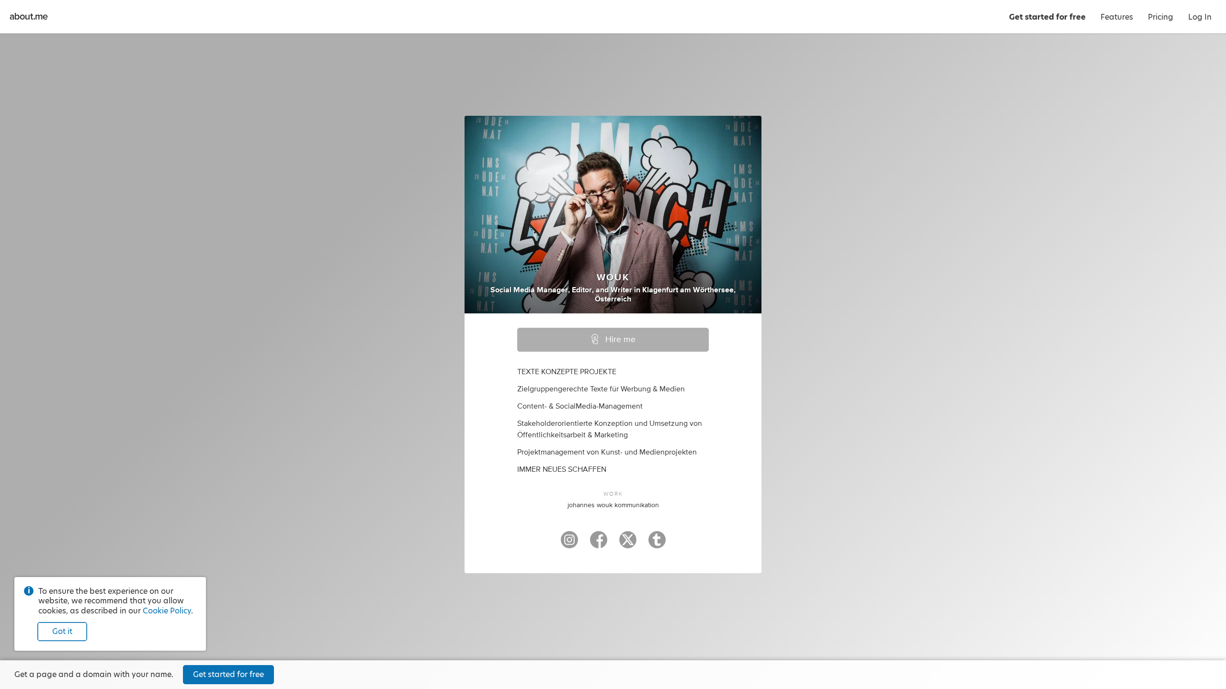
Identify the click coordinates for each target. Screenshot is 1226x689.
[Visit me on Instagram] (569, 544)
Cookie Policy (167, 610)
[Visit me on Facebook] (598, 544)
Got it (62, 631)
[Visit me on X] (627, 544)
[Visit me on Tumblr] (657, 544)
